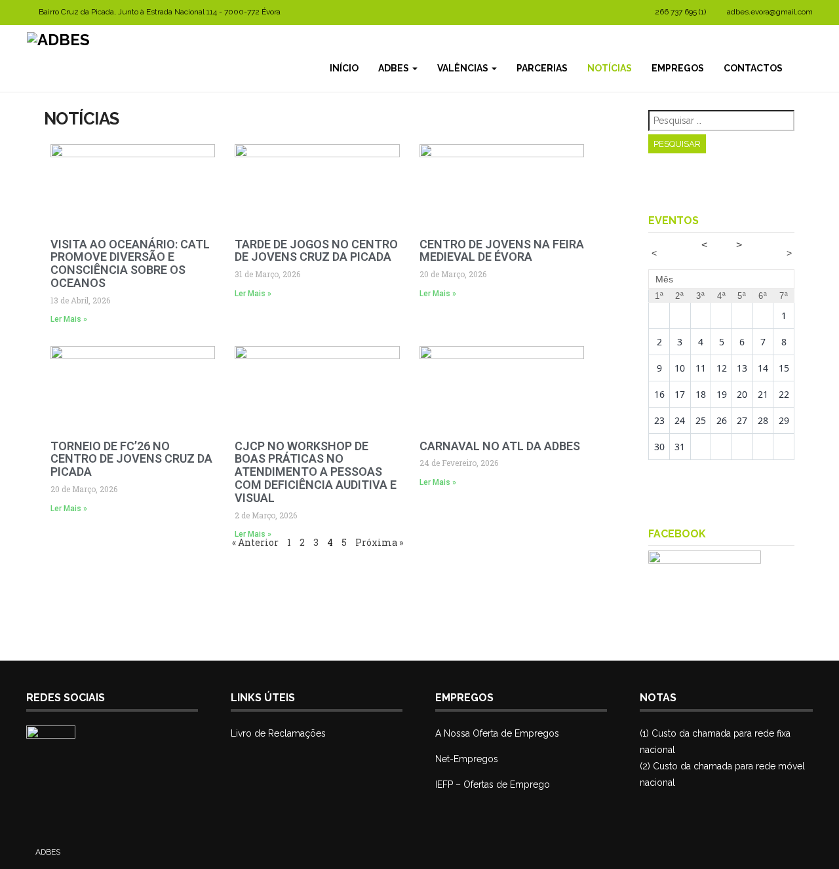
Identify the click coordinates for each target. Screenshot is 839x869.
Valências (463, 68)
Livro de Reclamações (278, 733)
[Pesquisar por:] (721, 120)
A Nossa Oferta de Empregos (497, 733)
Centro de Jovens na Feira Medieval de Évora (502, 250)
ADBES (394, 68)
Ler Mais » (68, 319)
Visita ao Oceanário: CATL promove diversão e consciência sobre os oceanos (130, 263)
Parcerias (542, 68)
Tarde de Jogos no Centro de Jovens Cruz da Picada (316, 250)
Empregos (678, 68)
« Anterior (255, 542)
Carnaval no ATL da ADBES (500, 446)
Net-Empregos (466, 759)
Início (344, 68)
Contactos (753, 68)
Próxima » (379, 542)
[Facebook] (802, 68)
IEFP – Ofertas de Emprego (492, 784)
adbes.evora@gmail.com (770, 11)
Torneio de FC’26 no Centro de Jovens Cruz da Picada (131, 459)
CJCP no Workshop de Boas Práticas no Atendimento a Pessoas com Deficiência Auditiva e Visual (316, 472)
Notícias (609, 68)
